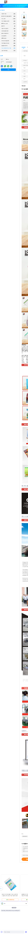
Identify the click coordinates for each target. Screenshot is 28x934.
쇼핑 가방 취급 (8, 50)
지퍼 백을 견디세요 (8, 43)
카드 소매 (8, 18)
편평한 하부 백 (8, 45)
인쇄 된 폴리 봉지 (8, 30)
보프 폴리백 (8, 35)
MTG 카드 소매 (8, 23)
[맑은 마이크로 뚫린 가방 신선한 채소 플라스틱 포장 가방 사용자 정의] (10, 884)
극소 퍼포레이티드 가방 (8, 48)
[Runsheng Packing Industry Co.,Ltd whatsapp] (5, 66)
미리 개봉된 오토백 (8, 21)
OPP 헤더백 (8, 38)
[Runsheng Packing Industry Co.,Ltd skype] (11, 66)
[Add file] (2, 932)
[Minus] (26, 903)
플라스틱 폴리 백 (8, 33)
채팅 (8, 69)
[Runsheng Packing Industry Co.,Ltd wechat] (8, 66)
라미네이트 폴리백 (8, 40)
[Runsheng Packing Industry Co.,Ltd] (5, 1)
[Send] (26, 932)
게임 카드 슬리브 (8, 28)
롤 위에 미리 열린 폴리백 (8, 16)
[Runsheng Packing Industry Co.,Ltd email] (2, 66)
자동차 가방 (8, 13)
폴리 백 (8, 26)
